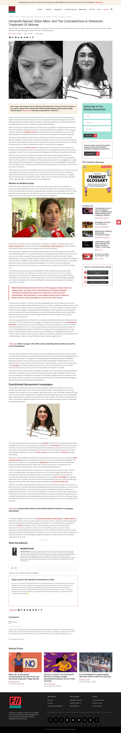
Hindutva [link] (35, 573)
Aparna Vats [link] (85, 680)
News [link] (16, 16)
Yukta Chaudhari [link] (103, 227)
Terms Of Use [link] (97, 703)
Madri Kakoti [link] (70, 518)
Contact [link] (50, 703)
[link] (118, 222)
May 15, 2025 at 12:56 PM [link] (15, 626)
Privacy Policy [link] (97, 706)
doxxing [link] (64, 452)
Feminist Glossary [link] (71, 9)
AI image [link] (15, 365)
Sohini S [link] (99, 250)
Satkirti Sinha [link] (15, 682)
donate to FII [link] (26, 110)
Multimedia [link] (82, 9)
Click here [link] (98, 2)
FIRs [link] (20, 525)
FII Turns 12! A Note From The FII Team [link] (102, 255)
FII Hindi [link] (92, 9)
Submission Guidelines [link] (54, 706)
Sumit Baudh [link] (50, 684)
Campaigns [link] (58, 9)
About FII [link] (50, 700)
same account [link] (41, 452)
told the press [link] (31, 147)
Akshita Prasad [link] (16, 33)
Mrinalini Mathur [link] (102, 218)
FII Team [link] (100, 258)
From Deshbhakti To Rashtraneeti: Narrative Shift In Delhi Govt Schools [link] (95, 675)
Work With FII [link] (74, 706)
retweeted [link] (55, 445)
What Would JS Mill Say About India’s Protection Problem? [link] (103, 233)
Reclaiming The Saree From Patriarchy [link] (103, 223)
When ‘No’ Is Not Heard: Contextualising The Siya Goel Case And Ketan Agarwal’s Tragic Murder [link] (24, 676)
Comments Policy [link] (98, 700)
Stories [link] (39, 9)
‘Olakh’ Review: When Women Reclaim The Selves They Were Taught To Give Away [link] (102, 244)
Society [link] (11, 16)
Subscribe (88, 135)
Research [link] (49, 9)
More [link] (99, 9)
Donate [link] (106, 9)
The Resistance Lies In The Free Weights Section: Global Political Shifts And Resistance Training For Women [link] (103, 211)
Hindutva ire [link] (44, 462)
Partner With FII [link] (75, 703)
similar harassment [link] (16, 246)
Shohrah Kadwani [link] (103, 237)
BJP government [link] (25, 573)
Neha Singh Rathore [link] (44, 518)
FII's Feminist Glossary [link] (93, 162)
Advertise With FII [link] (76, 700)
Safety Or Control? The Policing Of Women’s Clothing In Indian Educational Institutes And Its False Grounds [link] (59, 677)
